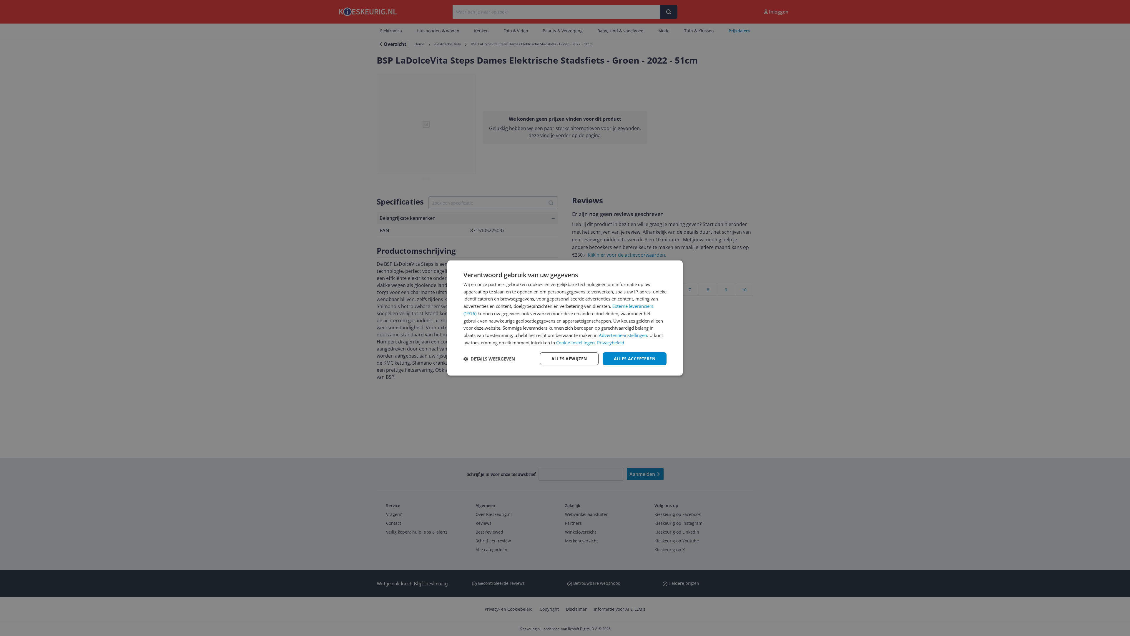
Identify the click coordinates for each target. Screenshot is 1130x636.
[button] (489, 359)
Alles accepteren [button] (634, 358)
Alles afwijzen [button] (569, 358)
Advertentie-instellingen (623, 335)
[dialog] (565, 318)
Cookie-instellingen (575, 343)
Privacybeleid (610, 343)
